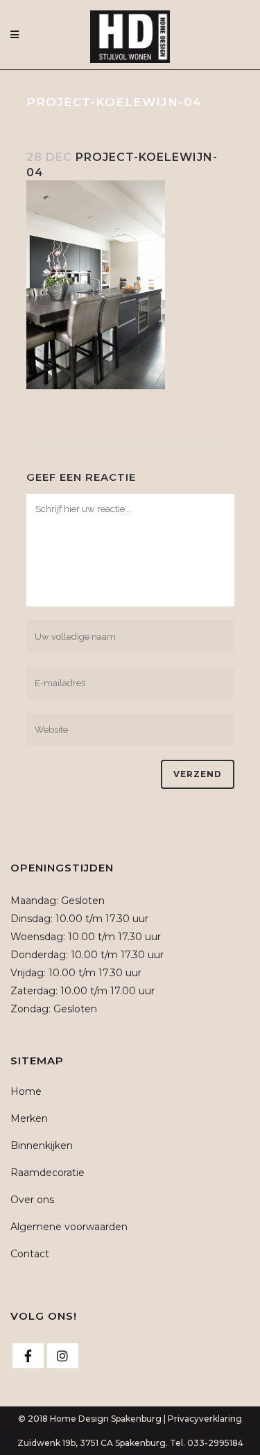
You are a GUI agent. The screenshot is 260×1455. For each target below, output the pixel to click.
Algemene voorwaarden (69, 1226)
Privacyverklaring (205, 1418)
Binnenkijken (41, 1145)
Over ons (32, 1199)
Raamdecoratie (47, 1172)
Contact (29, 1254)
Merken (29, 1118)
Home (26, 1091)
